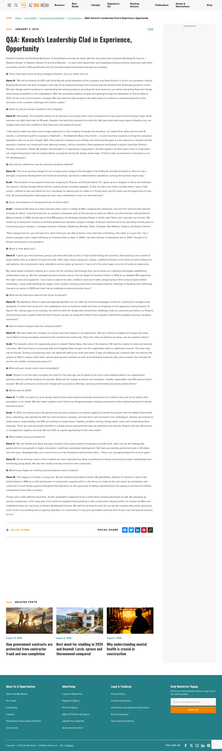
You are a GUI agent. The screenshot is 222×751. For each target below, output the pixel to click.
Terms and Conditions (122, 721)
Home (18, 18)
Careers (10, 714)
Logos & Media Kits (72, 694)
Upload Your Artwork (73, 721)
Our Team (11, 700)
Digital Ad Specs (71, 700)
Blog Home (20, 530)
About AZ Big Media (16, 694)
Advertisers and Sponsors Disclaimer (130, 707)
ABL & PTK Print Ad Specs (76, 714)
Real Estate (30, 18)
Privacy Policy (118, 694)
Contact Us (12, 728)
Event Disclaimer (120, 714)
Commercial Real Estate (52, 18)
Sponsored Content (72, 728)
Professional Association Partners (23, 721)
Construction (74, 18)
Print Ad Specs (70, 707)
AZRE (150, 29)
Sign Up (193, 710)
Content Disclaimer (121, 700)
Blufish (70, 745)
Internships (12, 707)
